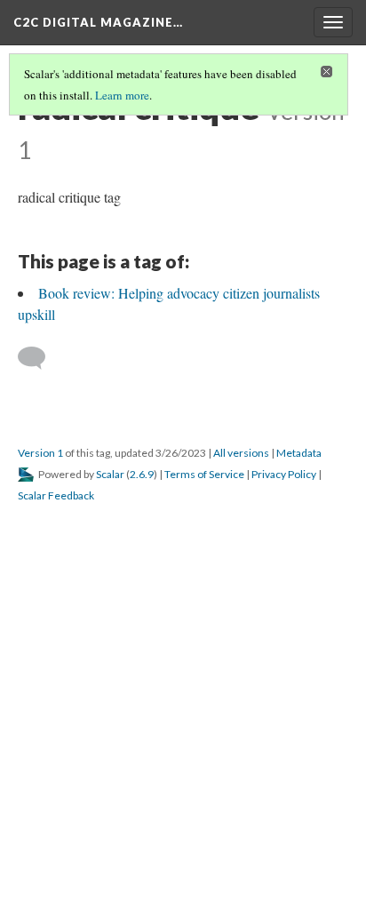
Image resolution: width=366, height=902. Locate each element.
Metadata (299, 452)
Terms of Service (204, 474)
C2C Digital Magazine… (98, 22)
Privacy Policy (283, 474)
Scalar (110, 474)
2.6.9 (142, 474)
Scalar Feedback (56, 495)
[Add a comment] (39, 358)
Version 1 (40, 452)
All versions (241, 452)
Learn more (122, 95)
